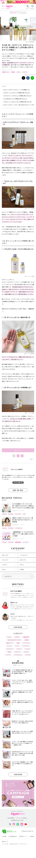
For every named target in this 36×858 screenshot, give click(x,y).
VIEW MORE (18, 627)
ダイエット (17, 652)
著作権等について (23, 836)
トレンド (9, 646)
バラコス (25, 72)
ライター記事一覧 (18, 482)
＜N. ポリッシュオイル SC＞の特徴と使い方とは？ (17, 102)
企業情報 (4, 836)
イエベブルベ (10, 649)
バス (24, 514)
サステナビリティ (23, 843)
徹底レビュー (6, 72)
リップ (17, 646)
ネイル (22, 565)
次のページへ (18, 450)
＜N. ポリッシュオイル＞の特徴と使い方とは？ (17, 93)
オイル (18, 72)
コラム (4, 569)
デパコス (26, 652)
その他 (22, 569)
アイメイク (5, 560)
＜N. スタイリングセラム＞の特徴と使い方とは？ (17, 96)
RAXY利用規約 (11, 818)
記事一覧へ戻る (18, 490)
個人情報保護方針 (13, 836)
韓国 (18, 643)
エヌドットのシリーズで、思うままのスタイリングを (18, 105)
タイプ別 (28, 655)
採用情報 (32, 836)
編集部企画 (18, 542)
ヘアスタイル (18, 528)
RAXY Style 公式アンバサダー (14, 640)
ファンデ (8, 655)
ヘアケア (10, 70)
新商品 (13, 72)
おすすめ (11, 514)
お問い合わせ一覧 (14, 843)
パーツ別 (27, 649)
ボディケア (23, 560)
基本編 (26, 640)
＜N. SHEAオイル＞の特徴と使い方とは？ (15, 99)
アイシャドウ (26, 643)
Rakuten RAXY (10, 7)
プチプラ (19, 649)
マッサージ (18, 514)
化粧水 (9, 652)
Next (31, 459)
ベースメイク (23, 555)
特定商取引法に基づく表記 (17, 820)
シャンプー (26, 542)
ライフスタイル (18, 655)
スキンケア (5, 555)
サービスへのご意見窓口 (21, 818)
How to (4, 514)
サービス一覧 (5, 843)
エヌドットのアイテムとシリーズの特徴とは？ (16, 90)
